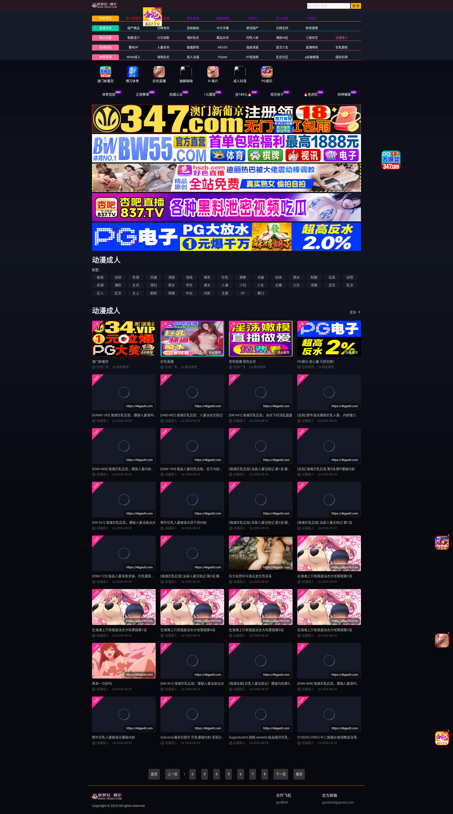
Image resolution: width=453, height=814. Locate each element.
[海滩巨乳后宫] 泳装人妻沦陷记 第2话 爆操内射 (194, 576)
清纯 (189, 277)
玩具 (332, 277)
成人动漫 (193, 57)
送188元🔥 (243, 94)
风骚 (153, 277)
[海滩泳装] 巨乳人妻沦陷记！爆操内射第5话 (261, 683)
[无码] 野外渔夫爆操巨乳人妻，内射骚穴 (326, 415)
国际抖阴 (342, 57)
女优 (135, 285)
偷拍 (100, 277)
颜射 (153, 293)
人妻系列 (163, 47)
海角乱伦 (163, 57)
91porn (222, 57)
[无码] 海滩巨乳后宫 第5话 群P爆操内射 (326, 469)
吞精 (171, 293)
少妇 (242, 285)
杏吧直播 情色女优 (242, 361)
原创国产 (252, 28)
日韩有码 (163, 28)
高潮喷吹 (312, 47)
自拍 (118, 277)
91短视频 (252, 57)
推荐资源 (105, 57)
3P (243, 293)
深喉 (314, 285)
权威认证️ (176, 94)
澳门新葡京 (100, 361)
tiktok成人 (133, 57)
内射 (207, 293)
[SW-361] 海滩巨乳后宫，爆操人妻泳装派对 (123, 522)
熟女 (171, 285)
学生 (189, 285)
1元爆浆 (210, 94)
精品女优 (223, 37)
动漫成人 (342, 37)
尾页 (299, 774)
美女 (207, 285)
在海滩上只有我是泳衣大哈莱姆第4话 (187, 630)
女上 (135, 293)
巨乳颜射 (342, 47)
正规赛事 (142, 94)
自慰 (349, 277)
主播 (278, 285)
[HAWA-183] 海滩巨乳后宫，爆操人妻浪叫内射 (126, 415)
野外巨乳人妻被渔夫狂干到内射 (183, 522)
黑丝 (296, 277)
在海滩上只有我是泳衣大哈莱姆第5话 (256, 630)
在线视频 (105, 47)
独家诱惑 (252, 47)
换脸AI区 (282, 37)
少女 (260, 285)
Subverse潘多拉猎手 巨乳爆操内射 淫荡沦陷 (192, 737)
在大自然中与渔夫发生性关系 (250, 576)
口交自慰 (163, 37)
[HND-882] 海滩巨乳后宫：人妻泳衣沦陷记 (191, 415)
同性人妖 (252, 37)
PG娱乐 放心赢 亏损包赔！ (316, 361)
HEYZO (222, 47)
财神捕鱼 (344, 94)
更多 (353, 312)
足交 (332, 285)
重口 (260, 293)
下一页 (281, 774)
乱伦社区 (282, 57)
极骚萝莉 (193, 47)
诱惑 (171, 277)
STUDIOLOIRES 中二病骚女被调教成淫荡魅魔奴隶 (333, 737)
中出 (189, 293)
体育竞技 (108, 94)
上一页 (172, 774)
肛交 (118, 293)
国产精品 (133, 28)
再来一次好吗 (102, 683)
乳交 (349, 285)
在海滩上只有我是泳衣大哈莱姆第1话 (119, 630)
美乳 (207, 277)
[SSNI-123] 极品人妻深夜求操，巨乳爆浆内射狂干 (128, 576)
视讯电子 (277, 94)
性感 (135, 277)
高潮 (100, 285)
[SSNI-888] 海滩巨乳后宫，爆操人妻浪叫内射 (330, 683)
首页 (154, 774)
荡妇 (153, 285)
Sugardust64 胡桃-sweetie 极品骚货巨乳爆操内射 (265, 737)
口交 (296, 285)
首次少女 (282, 47)
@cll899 (282, 802)
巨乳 (225, 277)
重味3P (133, 47)
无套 (225, 293)
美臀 (242, 277)
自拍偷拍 (193, 28)
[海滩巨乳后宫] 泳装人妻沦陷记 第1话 (324, 522)
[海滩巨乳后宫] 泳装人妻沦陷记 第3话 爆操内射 (263, 522)
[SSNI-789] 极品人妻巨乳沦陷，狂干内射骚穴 (193, 469)
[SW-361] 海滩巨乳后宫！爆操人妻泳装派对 (192, 683)
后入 (100, 293)
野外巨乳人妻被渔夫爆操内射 (113, 737)
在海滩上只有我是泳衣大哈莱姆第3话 (324, 630)
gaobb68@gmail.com (338, 802)
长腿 (260, 277)
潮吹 (118, 285)
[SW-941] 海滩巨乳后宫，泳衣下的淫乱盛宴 (260, 415)
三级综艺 (312, 37)
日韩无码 (282, 28)
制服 (314, 277)
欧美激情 (312, 28)
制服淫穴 (133, 37)
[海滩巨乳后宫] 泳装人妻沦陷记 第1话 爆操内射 (263, 469)
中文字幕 (223, 28)
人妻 (225, 285)
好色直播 (167, 361)
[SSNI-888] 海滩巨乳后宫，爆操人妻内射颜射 (125, 469)
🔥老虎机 (311, 94)
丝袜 (278, 277)
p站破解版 (312, 57)
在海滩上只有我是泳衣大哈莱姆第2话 (324, 576)
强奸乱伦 (193, 37)
